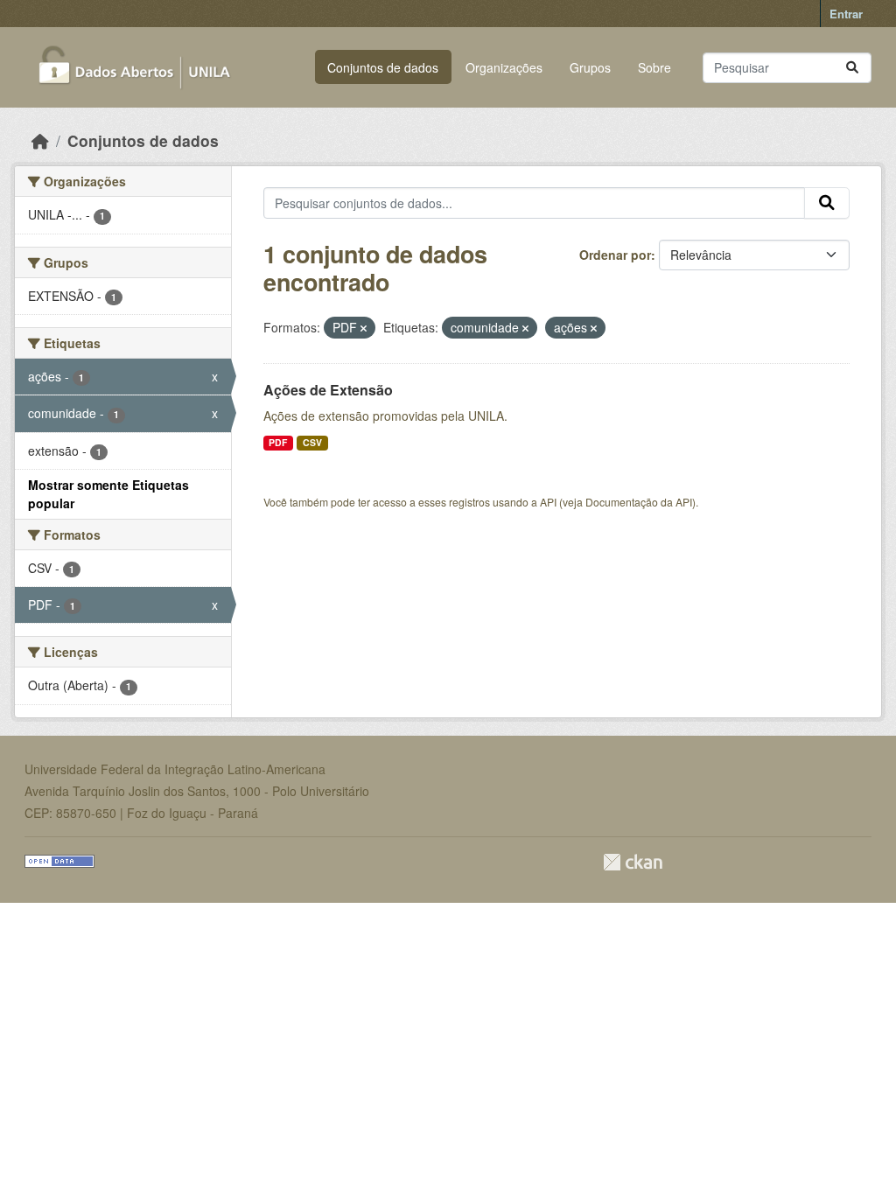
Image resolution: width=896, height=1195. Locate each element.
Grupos (590, 67)
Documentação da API (638, 501)
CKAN (632, 862)
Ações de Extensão (328, 390)
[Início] (40, 140)
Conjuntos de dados (382, 67)
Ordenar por (615, 254)
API (548, 501)
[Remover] (363, 328)
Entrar (846, 13)
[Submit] (852, 67)
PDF (278, 442)
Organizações (504, 67)
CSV (312, 442)
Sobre (654, 67)
